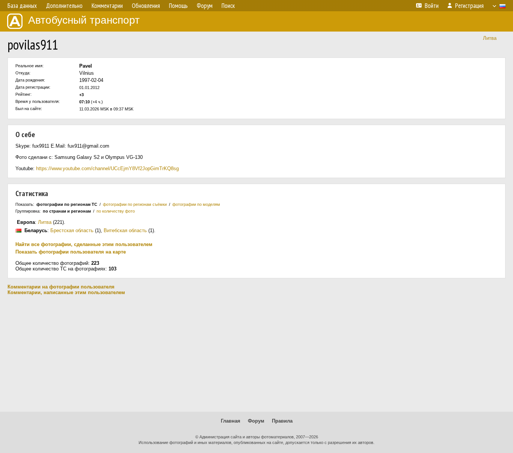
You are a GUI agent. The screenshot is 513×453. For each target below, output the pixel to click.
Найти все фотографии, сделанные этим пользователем (83, 244)
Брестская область (72, 230)
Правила (282, 421)
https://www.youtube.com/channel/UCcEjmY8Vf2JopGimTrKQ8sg (107, 168)
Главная (230, 421)
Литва (489, 38)
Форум (256, 421)
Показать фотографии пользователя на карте (70, 252)
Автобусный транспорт (84, 20)
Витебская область (125, 230)
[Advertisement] (256, 353)
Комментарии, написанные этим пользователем (66, 292)
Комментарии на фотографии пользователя (61, 287)
